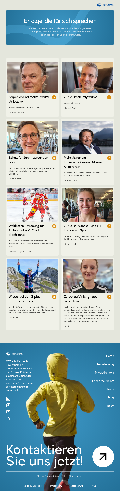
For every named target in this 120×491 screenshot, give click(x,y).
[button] (50, 4)
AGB (94, 486)
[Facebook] (8, 405)
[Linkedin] (8, 418)
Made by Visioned (32, 486)
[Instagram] (8, 399)
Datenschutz (76, 486)
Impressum (56, 486)
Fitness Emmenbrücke (48, 476)
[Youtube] (8, 412)
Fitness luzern (76, 476)
